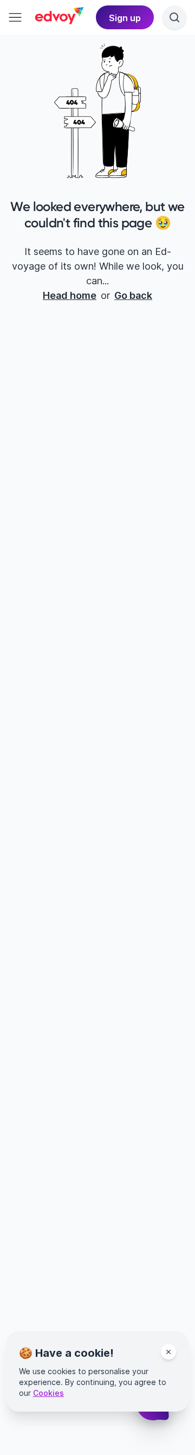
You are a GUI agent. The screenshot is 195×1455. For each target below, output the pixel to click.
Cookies (48, 1392)
